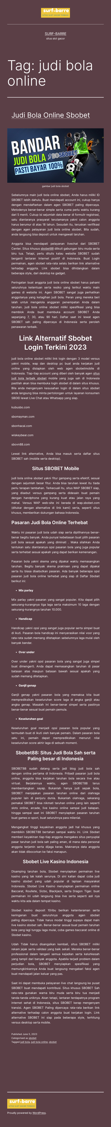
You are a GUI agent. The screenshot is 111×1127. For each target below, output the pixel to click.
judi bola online (39, 1041)
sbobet (32, 1038)
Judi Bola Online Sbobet (50, 115)
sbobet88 (47, 248)
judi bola (25, 1041)
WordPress (39, 1112)
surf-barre (55, 34)
